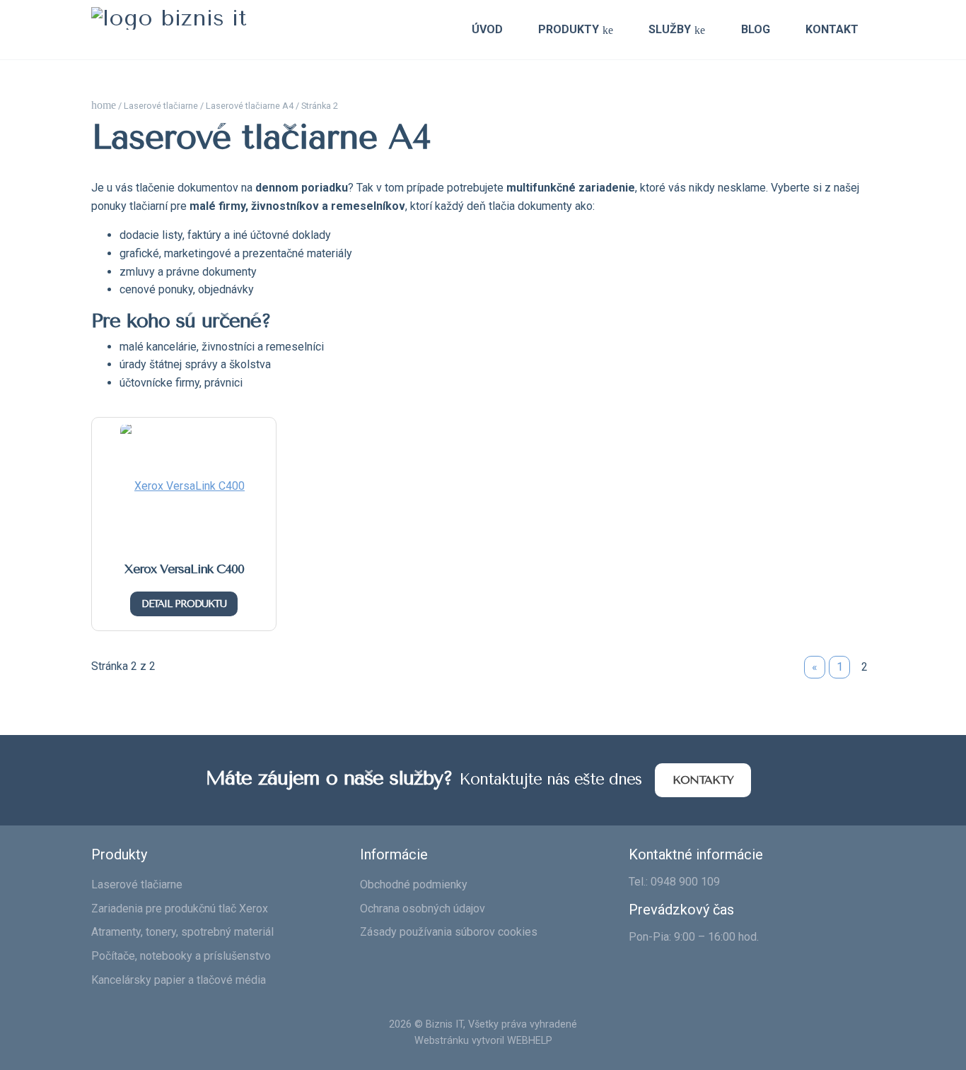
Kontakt (832, 29)
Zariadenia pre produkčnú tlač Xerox (179, 908)
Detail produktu (183, 603)
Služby (669, 29)
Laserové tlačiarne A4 (249, 105)
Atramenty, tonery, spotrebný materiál (182, 932)
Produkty (568, 29)
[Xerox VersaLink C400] (184, 488)
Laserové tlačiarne (161, 105)
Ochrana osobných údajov (422, 908)
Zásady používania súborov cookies (448, 932)
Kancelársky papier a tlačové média (178, 980)
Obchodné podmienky (413, 884)
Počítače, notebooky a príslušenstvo (181, 956)
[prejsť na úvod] (169, 18)
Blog (755, 29)
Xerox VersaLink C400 (184, 569)
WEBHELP (529, 1041)
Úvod (487, 29)
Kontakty (703, 780)
